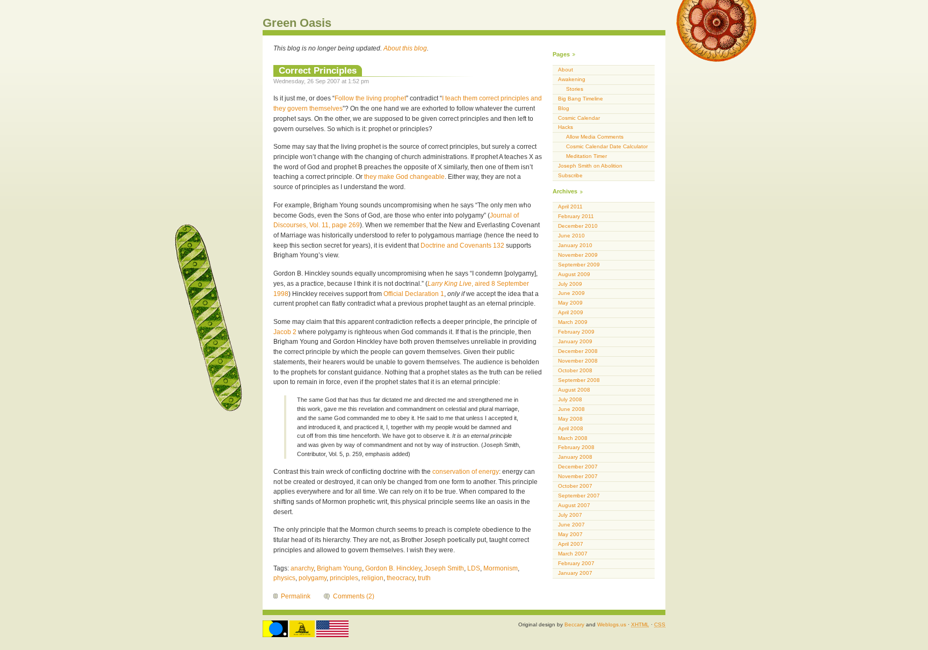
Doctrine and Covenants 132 (462, 245)
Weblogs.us (611, 624)
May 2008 (570, 419)
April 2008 (570, 428)
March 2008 (573, 438)
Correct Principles (318, 70)
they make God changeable (404, 176)
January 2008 (575, 457)
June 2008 (571, 409)
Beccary (574, 624)
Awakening (571, 79)
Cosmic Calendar (579, 118)
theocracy (401, 578)
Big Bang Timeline (580, 99)
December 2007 (578, 467)
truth (424, 578)
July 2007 (570, 515)
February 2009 (576, 332)
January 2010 (575, 245)
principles (344, 578)
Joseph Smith (444, 568)
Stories (574, 89)
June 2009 (571, 293)
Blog (563, 108)
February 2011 (576, 216)
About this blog (405, 48)
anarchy (302, 568)
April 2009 (570, 312)
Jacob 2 (284, 332)
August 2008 (574, 390)
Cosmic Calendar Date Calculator (607, 146)
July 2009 (570, 284)
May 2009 (570, 303)
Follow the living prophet (370, 98)
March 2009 (573, 322)
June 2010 (571, 236)
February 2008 (576, 447)
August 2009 (574, 274)
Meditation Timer (586, 156)
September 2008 (579, 380)
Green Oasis (297, 23)
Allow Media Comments (595, 137)
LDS (473, 568)
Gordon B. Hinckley (393, 568)
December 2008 (578, 351)
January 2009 (575, 341)
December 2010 (578, 226)
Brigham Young (339, 568)
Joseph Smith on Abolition (590, 166)
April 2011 (570, 207)
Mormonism (500, 568)
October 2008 (575, 370)
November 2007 (578, 476)
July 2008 (570, 399)
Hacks (565, 127)
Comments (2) (353, 596)
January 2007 (575, 573)
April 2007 (570, 544)
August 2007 (574, 505)
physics (284, 578)
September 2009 (579, 265)
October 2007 (575, 486)
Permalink (295, 596)
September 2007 (579, 496)
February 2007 (576, 563)
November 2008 (578, 361)
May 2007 (570, 534)
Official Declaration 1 (413, 294)
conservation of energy (465, 471)
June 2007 (571, 525)
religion (372, 578)
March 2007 (573, 554)
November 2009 (578, 255)
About (565, 70)
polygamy (313, 578)
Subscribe (570, 175)
